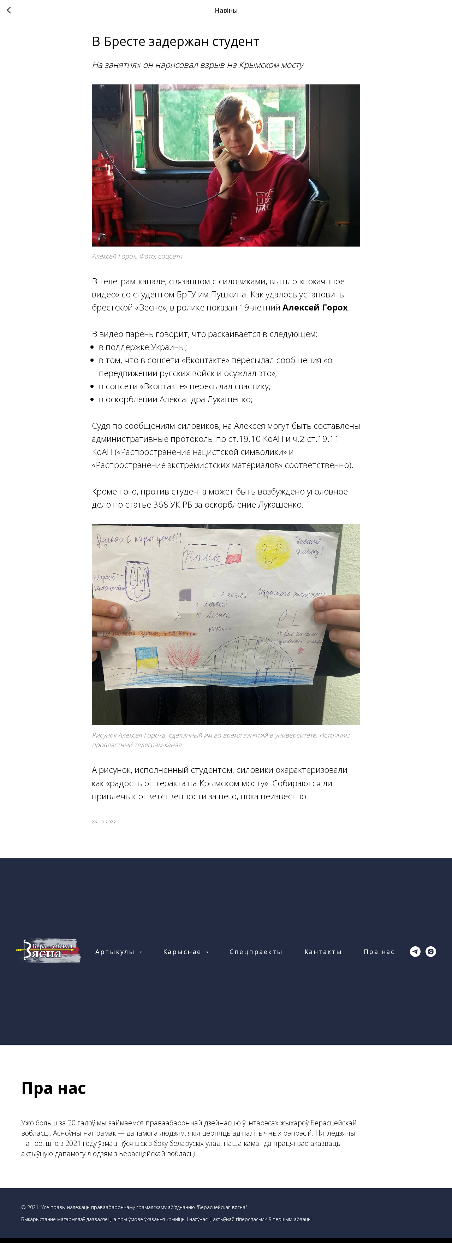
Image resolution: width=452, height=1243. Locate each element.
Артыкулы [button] (116, 951)
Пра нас (379, 951)
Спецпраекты (256, 951)
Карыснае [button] (183, 951)
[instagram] (431, 951)
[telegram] (415, 951)
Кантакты (323, 951)
